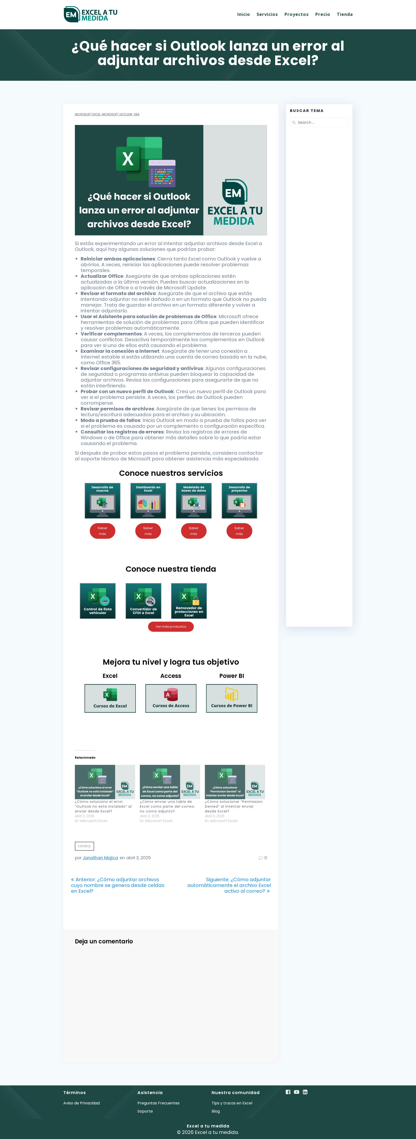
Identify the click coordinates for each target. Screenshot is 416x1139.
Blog (216, 1111)
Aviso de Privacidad (81, 1103)
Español (84, 846)
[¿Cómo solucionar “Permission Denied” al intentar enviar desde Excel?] (235, 782)
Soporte (145, 1111)
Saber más (102, 531)
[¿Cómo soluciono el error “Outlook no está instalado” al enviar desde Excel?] (105, 782)
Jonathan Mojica (100, 858)
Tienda (345, 14)
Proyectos (296, 14)
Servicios (267, 14)
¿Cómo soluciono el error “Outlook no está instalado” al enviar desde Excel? (103, 806)
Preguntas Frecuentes (158, 1103)
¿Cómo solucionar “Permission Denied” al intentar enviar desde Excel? (234, 806)
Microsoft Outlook (117, 114)
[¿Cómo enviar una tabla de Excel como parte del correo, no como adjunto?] (170, 782)
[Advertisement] (319, 247)
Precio (322, 14)
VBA (136, 114)
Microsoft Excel (88, 114)
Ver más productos (171, 626)
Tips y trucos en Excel (232, 1103)
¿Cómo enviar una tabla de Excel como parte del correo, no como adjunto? (167, 806)
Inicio (243, 14)
